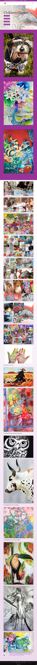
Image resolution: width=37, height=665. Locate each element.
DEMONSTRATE (6, 24)
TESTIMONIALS (6, 21)
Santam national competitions (19, 655)
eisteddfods (11, 655)
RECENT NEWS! (6, 15)
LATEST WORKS (6, 18)
